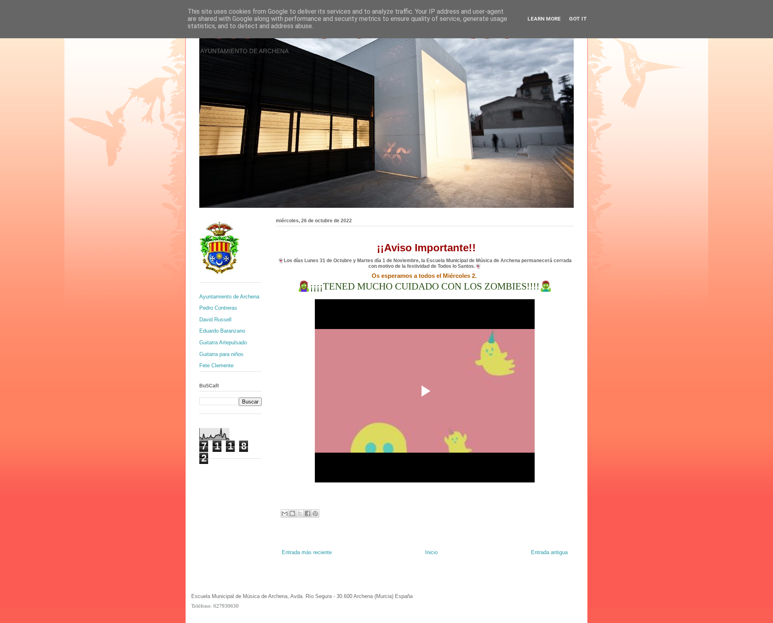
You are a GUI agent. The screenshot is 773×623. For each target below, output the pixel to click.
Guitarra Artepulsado (223, 342)
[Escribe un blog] (292, 513)
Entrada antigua (549, 552)
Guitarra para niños (221, 354)
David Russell (215, 320)
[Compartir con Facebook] (308, 513)
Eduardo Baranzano (222, 331)
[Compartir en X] (300, 513)
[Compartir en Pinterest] (315, 513)
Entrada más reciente (307, 552)
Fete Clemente (216, 365)
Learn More (544, 19)
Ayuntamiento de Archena (229, 297)
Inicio (431, 552)
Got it (578, 19)
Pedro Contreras (218, 308)
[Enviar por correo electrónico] (285, 513)
